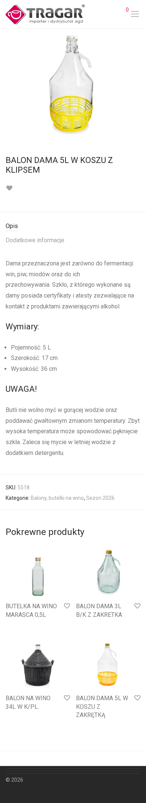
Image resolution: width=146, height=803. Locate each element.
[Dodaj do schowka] (9, 188)
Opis (12, 226)
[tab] (73, 226)
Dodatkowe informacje (35, 240)
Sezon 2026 (100, 498)
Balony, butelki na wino (57, 498)
